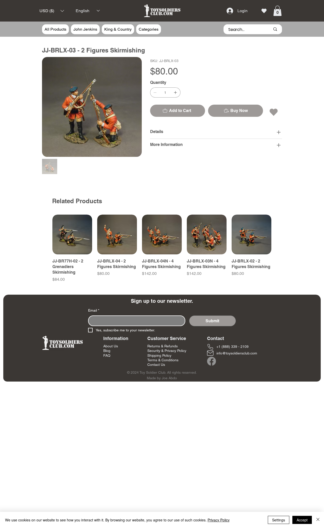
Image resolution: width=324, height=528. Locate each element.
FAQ (106, 355)
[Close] (318, 520)
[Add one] (175, 92)
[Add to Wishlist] (274, 112)
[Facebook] (211, 361)
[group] (162, 248)
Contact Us (156, 365)
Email (93, 310)
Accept (302, 519)
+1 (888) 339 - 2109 (232, 347)
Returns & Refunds (162, 346)
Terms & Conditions (162, 360)
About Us (110, 346)
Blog (106, 351)
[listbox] (51, 10)
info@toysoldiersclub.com (236, 353)
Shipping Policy (159, 355)
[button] (51, 10)
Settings (278, 519)
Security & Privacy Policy (166, 351)
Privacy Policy (219, 519)
